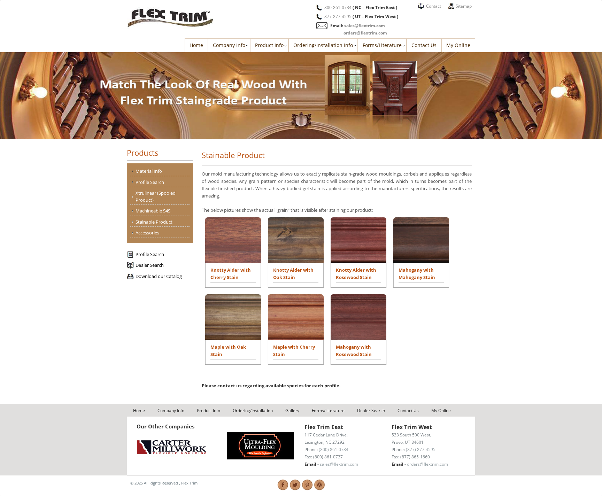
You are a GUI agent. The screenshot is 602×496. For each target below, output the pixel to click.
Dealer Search (150, 265)
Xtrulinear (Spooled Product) (156, 196)
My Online (458, 45)
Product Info (269, 45)
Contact (433, 6)
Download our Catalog (159, 276)
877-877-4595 (338, 17)
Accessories (147, 233)
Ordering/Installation (253, 410)
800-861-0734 (338, 7)
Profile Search (150, 182)
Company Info (229, 45)
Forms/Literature (382, 45)
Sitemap (464, 6)
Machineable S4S (153, 211)
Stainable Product (154, 222)
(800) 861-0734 (333, 449)
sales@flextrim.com (364, 26)
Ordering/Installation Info (323, 45)
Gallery (292, 410)
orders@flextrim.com (365, 33)
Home (196, 45)
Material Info (149, 171)
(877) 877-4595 (420, 449)
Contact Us (424, 45)
